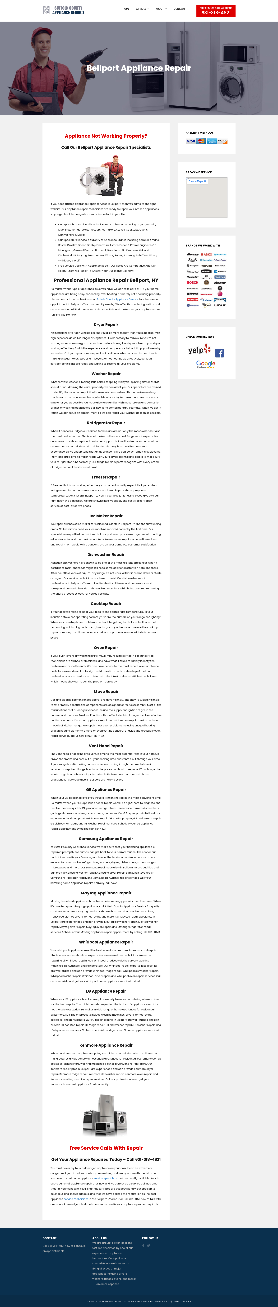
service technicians (76, 1199)
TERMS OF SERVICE (181, 1301)
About (160, 8)
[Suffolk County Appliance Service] (64, 10)
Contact (179, 8)
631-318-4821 (56, 1246)
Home (126, 8)
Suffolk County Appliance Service (117, 299)
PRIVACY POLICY (163, 1301)
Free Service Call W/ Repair (216, 11)
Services (141, 8)
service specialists (105, 1178)
